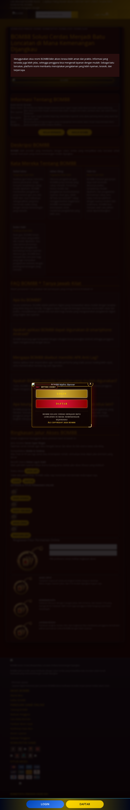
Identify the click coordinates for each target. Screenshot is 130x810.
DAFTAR (85, 804)
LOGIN (45, 804)
